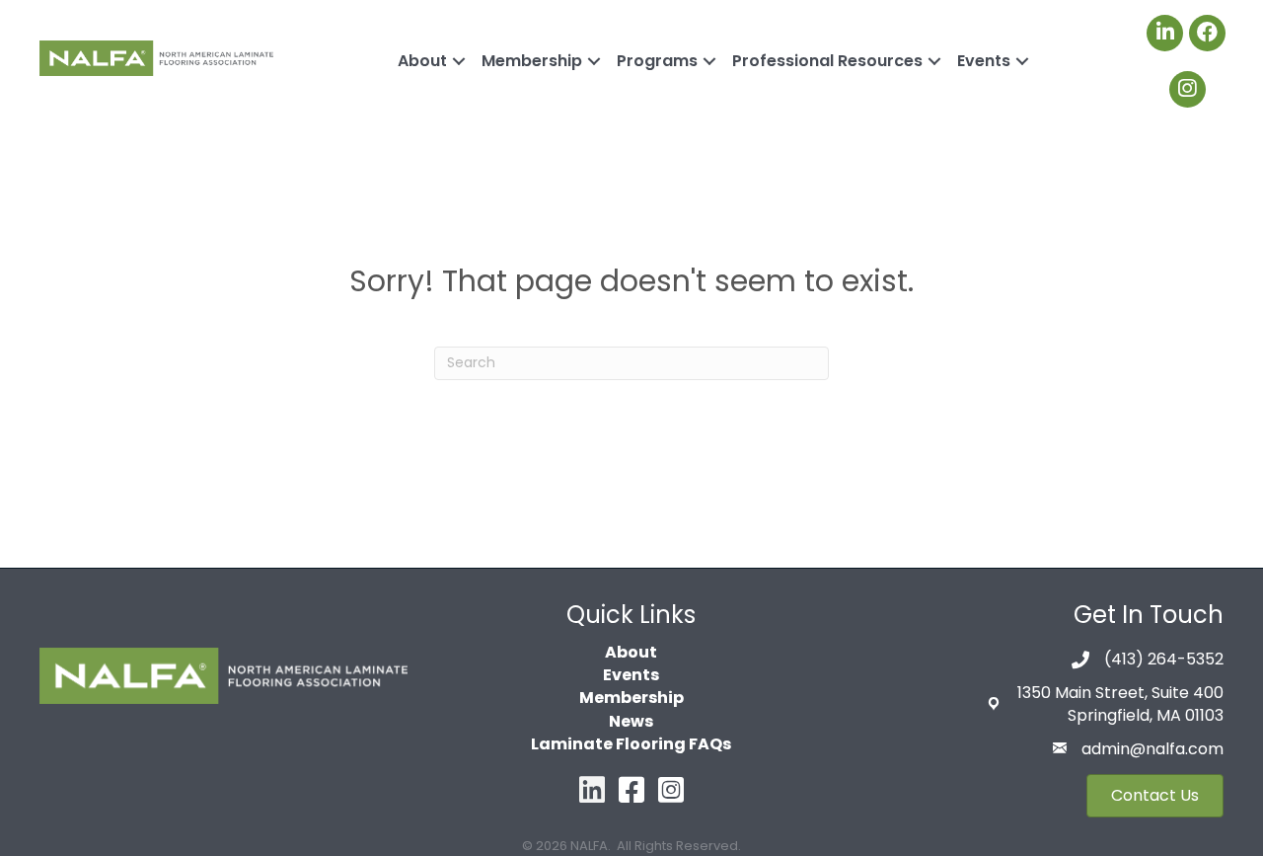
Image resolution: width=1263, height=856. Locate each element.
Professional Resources (827, 60)
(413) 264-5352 (1164, 659)
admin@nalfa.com (1152, 749)
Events (983, 60)
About (422, 60)
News (631, 721)
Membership (532, 60)
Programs (657, 60)
